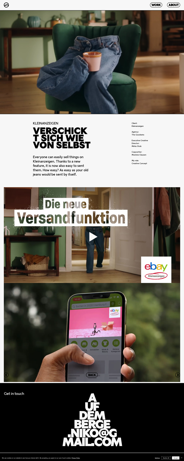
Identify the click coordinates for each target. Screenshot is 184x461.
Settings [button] (157, 458)
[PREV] (6, 375)
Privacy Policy (76, 458)
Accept (176, 458)
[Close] (182, 457)
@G (92, 421)
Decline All (166, 458)
